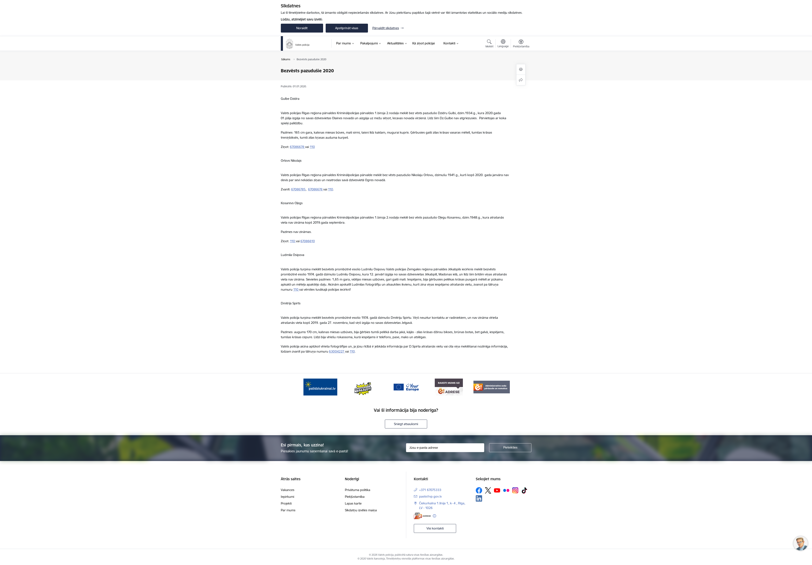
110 (312, 147)
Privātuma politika (357, 490)
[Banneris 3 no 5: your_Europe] (406, 387)
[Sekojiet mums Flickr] (506, 490)
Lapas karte (353, 503)
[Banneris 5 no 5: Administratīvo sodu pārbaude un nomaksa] (491, 387)
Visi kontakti (435, 528)
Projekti (286, 503)
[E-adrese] (422, 515)
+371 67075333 (430, 490)
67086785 (298, 189)
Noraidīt (301, 28)
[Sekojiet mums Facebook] (479, 490)
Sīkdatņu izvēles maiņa (361, 510)
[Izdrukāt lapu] (520, 69)
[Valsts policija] (298, 43)
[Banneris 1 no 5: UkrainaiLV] (320, 387)
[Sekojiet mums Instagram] (515, 490)
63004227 (337, 351)
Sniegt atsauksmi (406, 424)
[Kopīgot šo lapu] (520, 80)
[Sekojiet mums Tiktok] (524, 490)
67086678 (297, 147)
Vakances (287, 490)
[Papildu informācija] (434, 515)
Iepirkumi (287, 497)
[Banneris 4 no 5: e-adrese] (449, 387)
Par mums (288, 510)
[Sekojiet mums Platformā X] (488, 490)
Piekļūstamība (355, 497)
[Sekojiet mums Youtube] (497, 490)
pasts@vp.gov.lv (430, 496)
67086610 (307, 241)
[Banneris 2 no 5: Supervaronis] (363, 387)
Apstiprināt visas (346, 28)
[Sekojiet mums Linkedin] (479, 498)
